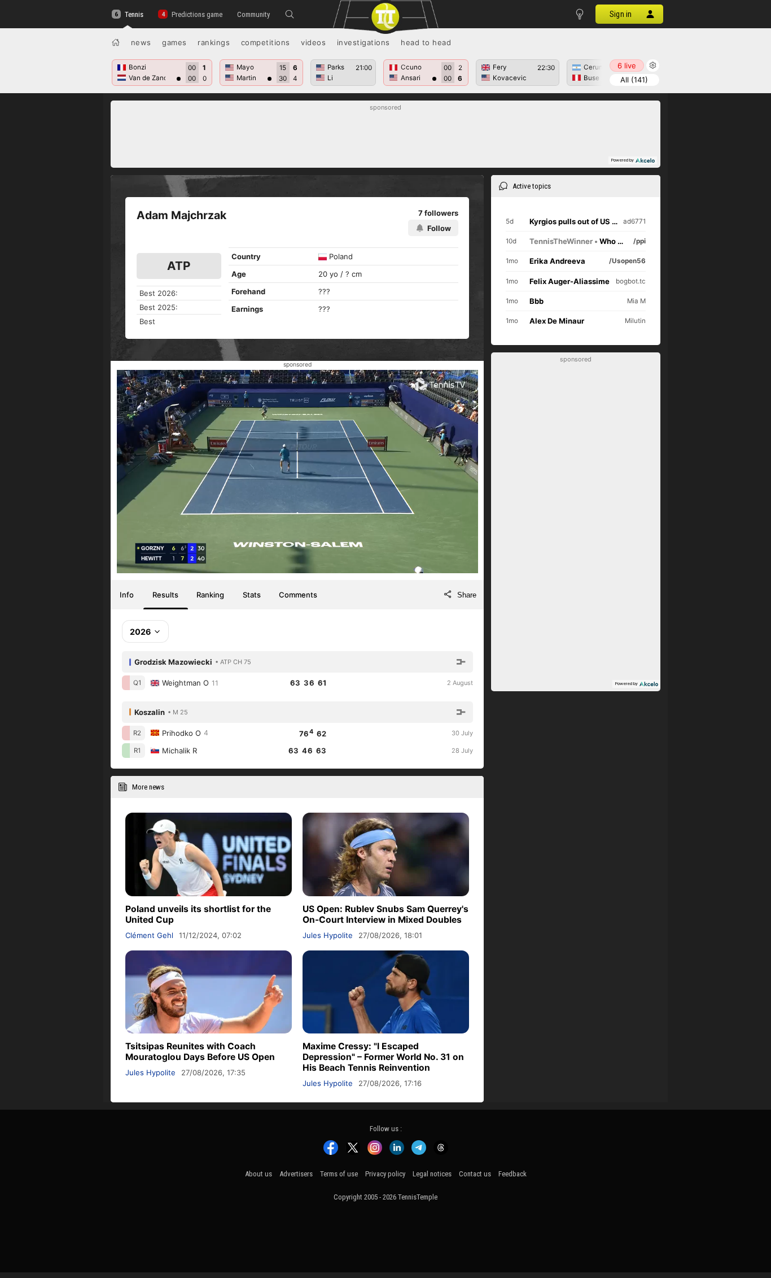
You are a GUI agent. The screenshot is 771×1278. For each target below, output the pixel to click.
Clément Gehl (149, 935)
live (626, 65)
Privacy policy (385, 1174)
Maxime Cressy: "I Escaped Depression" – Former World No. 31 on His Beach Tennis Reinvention (383, 1057)
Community (253, 14)
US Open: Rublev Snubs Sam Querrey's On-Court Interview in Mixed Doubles (385, 914)
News (141, 42)
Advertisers (296, 1174)
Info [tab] (127, 594)
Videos (313, 42)
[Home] (116, 42)
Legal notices (432, 1174)
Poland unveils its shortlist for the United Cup (198, 914)
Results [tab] (165, 594)
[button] (289, 14)
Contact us (475, 1174)
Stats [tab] (252, 594)
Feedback (512, 1174)
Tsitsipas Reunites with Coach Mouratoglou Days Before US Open (200, 1051)
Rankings (214, 42)
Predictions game (197, 14)
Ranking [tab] (210, 594)
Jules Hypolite (328, 935)
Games (174, 42)
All (634, 79)
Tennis (134, 14)
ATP (178, 266)
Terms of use (339, 1174)
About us (258, 1174)
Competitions (265, 42)
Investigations (363, 42)
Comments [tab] (298, 594)
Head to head (426, 42)
